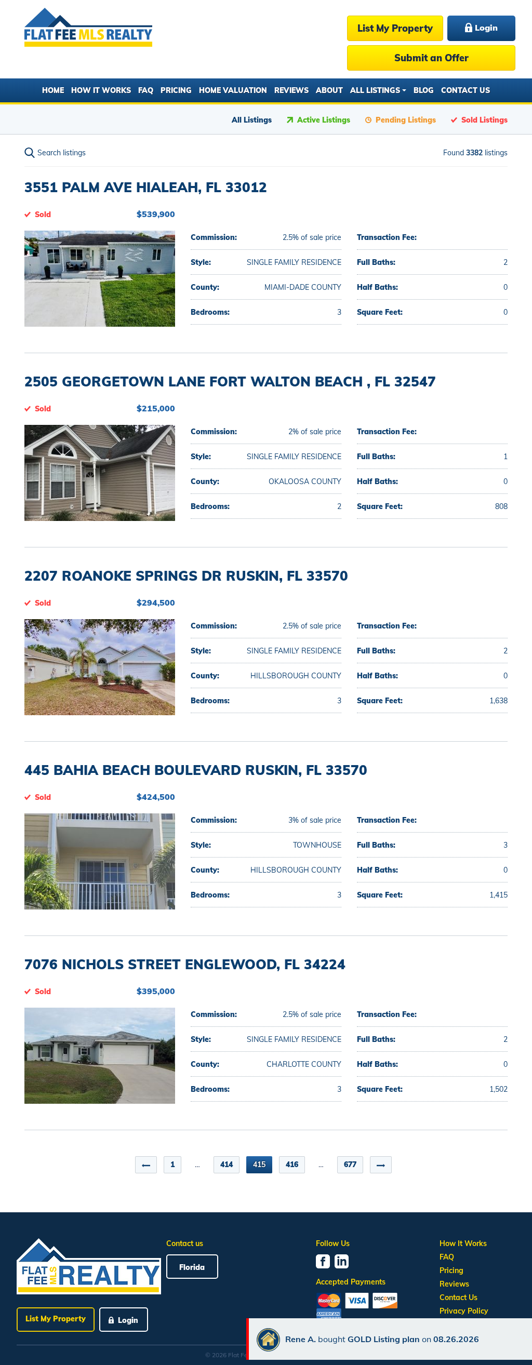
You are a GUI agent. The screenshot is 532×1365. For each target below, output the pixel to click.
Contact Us (465, 90)
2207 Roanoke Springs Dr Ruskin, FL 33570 (186, 575)
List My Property (395, 28)
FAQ (145, 90)
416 (292, 1164)
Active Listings (323, 120)
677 (350, 1164)
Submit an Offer (431, 58)
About (329, 90)
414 (226, 1164)
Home (53, 90)
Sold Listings (484, 120)
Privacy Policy (464, 1311)
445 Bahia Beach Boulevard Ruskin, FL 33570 (195, 770)
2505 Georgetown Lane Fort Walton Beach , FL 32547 (230, 381)
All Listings (375, 90)
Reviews (291, 90)
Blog (424, 90)
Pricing (176, 90)
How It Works (101, 90)
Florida (192, 1267)
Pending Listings (406, 120)
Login (485, 27)
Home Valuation (233, 90)
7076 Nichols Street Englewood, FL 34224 (184, 964)
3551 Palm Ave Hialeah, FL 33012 (145, 187)
